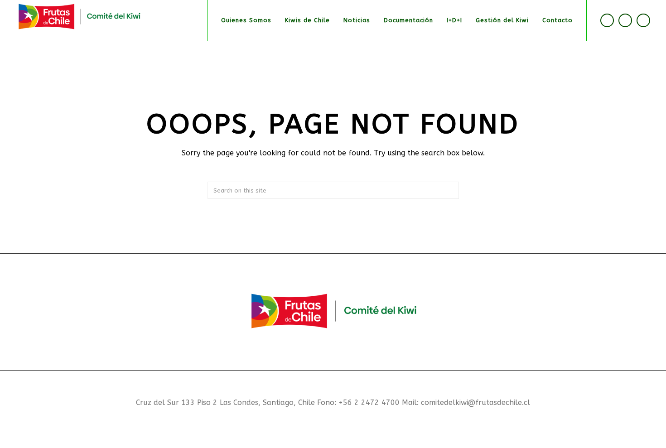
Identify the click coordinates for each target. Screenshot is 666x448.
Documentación (408, 20)
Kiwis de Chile (307, 20)
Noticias (356, 20)
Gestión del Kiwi (502, 20)
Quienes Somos (246, 20)
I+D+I (454, 20)
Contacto (557, 20)
